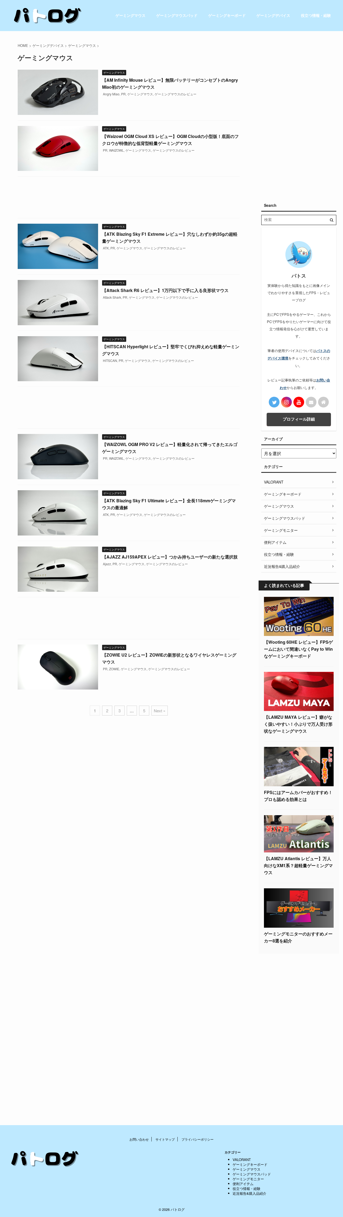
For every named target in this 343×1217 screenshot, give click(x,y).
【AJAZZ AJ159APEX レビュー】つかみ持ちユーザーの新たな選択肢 (170, 557)
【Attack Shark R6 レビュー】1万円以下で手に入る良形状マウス (165, 290)
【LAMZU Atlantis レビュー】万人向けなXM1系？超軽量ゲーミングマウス (298, 865)
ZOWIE (114, 668)
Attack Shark (112, 297)
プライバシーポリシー (197, 1139)
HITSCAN (110, 360)
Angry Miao (111, 94)
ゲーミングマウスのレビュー (175, 94)
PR (123, 94)
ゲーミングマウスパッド (176, 15)
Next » (159, 710)
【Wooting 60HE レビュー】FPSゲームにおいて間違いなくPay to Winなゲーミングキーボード (298, 649)
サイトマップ (165, 1139)
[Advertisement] (129, 198)
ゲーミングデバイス (273, 15)
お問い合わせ (139, 1139)
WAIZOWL (116, 150)
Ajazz (107, 563)
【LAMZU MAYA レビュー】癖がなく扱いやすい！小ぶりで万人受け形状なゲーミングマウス (298, 724)
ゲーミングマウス (130, 15)
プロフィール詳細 (299, 419)
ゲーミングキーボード (227, 15)
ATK (106, 248)
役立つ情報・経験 (316, 15)
